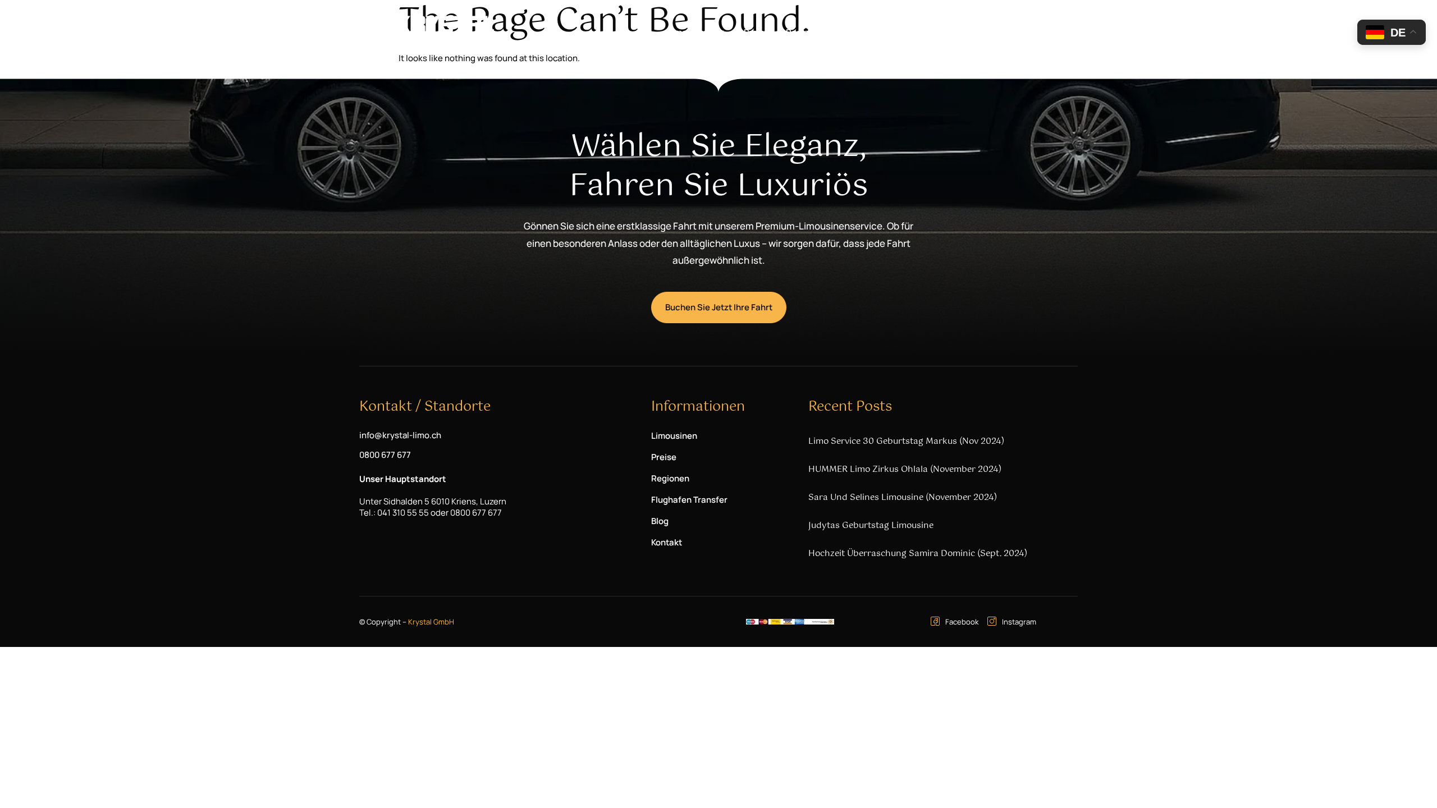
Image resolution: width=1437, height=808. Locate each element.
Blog (945, 32)
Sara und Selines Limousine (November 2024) (902, 497)
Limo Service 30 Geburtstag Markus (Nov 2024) (906, 441)
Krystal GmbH (431, 622)
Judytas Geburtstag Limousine (870, 525)
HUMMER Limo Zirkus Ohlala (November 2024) (904, 469)
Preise (756, 32)
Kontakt (986, 32)
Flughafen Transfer (882, 32)
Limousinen (691, 32)
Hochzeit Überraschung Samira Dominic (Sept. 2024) (917, 554)
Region (800, 32)
